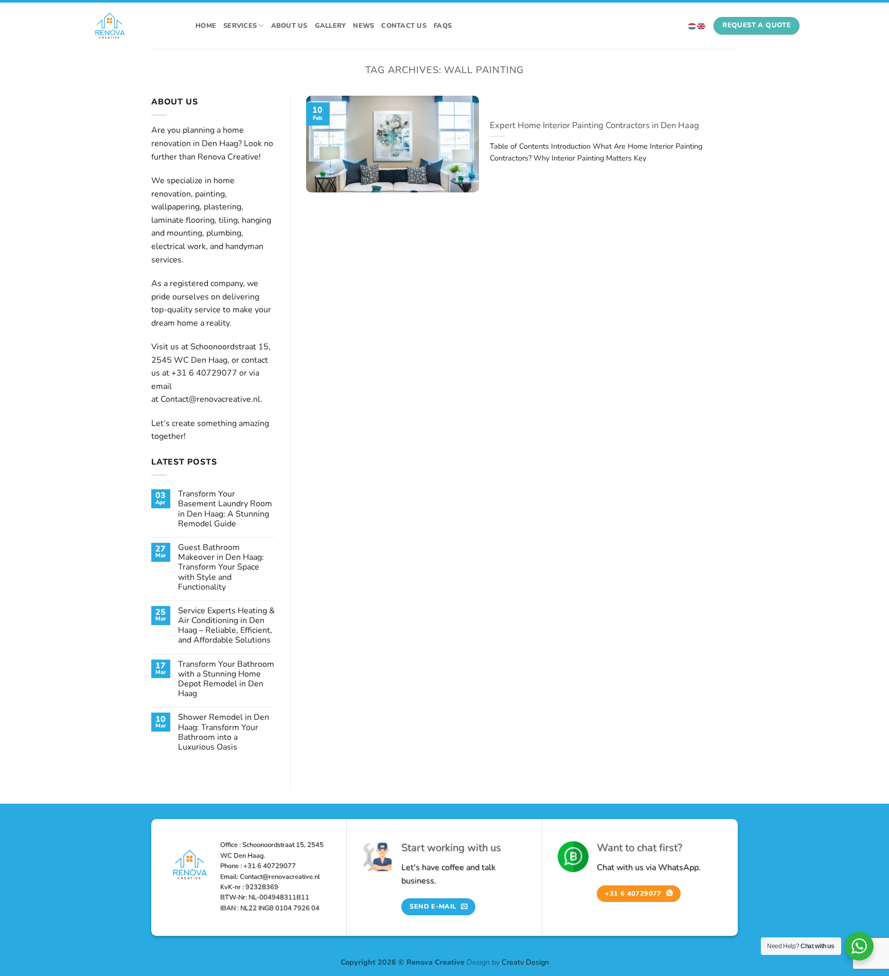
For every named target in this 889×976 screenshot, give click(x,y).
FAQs (443, 25)
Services (240, 25)
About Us (289, 25)
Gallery (330, 25)
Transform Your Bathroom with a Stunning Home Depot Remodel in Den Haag (226, 679)
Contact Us (403, 25)
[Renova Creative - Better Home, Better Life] (135, 26)
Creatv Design (525, 962)
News (363, 25)
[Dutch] (692, 25)
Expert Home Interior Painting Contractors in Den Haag (594, 125)
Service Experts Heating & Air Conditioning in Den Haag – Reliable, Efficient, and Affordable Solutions (226, 626)
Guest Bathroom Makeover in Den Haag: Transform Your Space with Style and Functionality (221, 567)
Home (205, 25)
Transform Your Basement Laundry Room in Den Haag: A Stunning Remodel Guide (225, 509)
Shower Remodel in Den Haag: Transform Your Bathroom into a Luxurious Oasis (223, 732)
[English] (701, 25)
